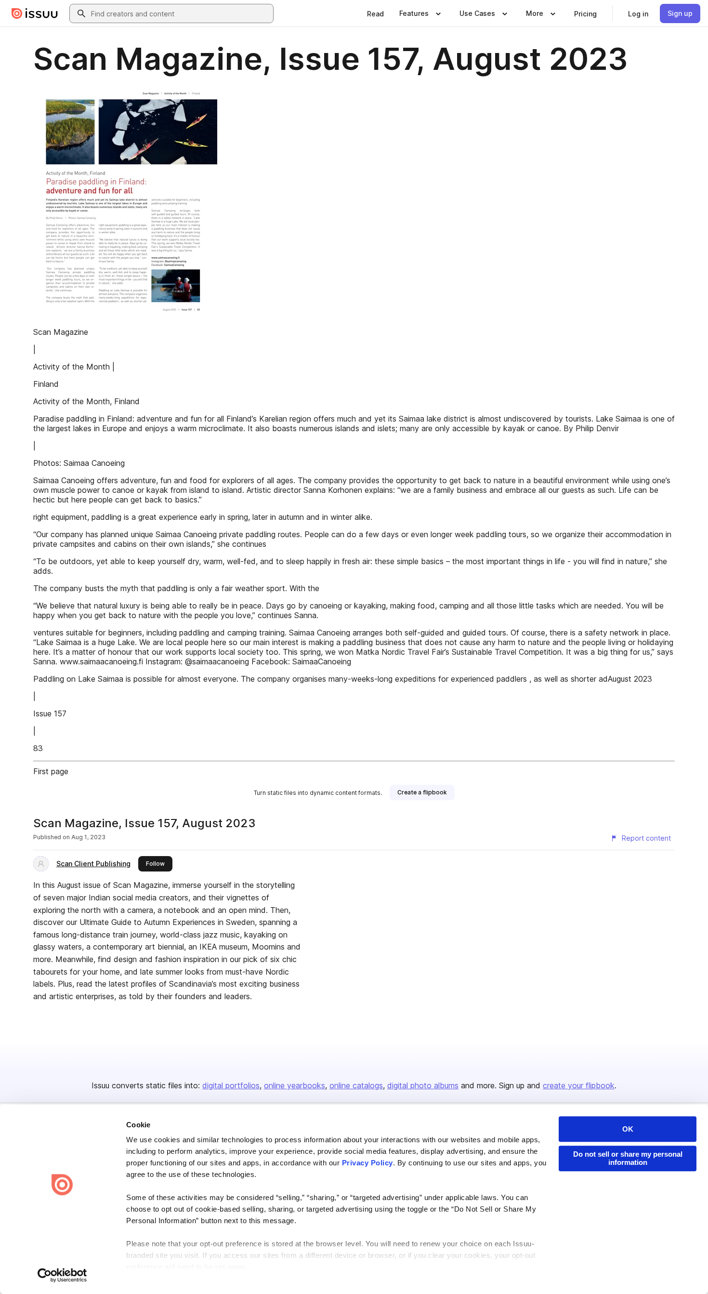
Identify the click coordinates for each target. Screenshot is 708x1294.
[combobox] (180, 13)
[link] (375, 13)
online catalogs (356, 1085)
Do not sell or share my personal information (627, 1158)
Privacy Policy (367, 1163)
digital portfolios (231, 1085)
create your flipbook (579, 1085)
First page (50, 771)
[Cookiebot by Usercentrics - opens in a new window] (62, 1275)
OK (627, 1129)
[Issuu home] (35, 13)
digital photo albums (423, 1085)
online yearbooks (294, 1085)
